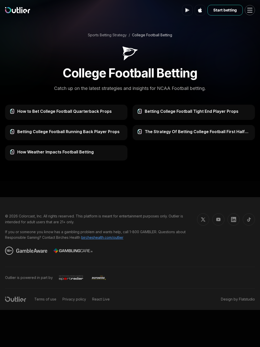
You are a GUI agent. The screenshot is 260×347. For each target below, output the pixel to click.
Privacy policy (74, 299)
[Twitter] (203, 219)
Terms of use (45, 299)
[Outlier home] (17, 10)
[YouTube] (218, 219)
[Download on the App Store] (200, 10)
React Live (101, 299)
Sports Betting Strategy (107, 35)
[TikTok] (249, 219)
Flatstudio (247, 299)
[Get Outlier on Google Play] (187, 10)
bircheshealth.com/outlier (102, 237)
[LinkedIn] (234, 219)
